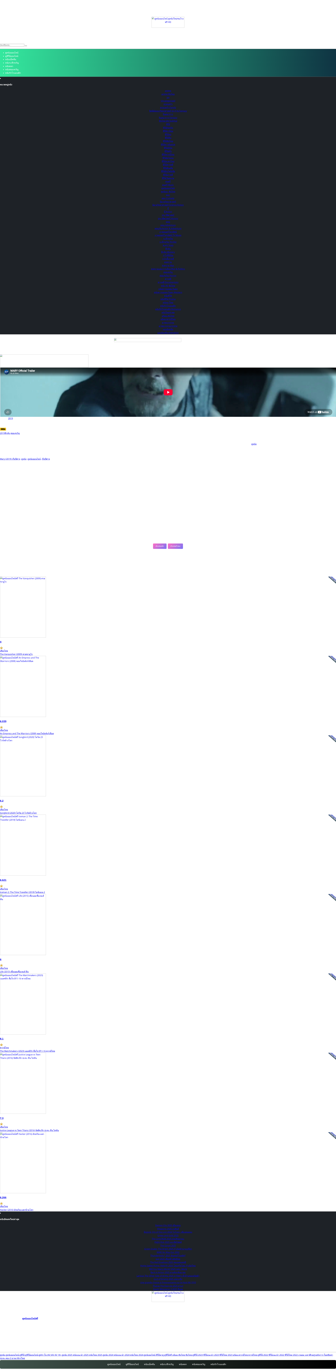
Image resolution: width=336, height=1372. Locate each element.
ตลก (168, 195)
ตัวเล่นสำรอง (175, 546)
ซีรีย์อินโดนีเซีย (168, 171)
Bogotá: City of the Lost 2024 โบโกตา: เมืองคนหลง (168, 1232)
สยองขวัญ (168, 272)
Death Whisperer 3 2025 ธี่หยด (168, 1289)
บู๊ (168, 208)
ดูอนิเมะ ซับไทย (168, 191)
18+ (60, 1354)
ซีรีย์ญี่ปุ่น (168, 147)
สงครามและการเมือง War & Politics (168, 268)
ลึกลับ (168, 248)
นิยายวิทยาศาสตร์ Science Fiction (168, 204)
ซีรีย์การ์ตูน (168, 131)
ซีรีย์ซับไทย (168, 141)
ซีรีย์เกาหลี (168, 174)
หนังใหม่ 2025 (96, 1354)
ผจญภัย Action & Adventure (168, 228)
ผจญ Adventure (168, 225)
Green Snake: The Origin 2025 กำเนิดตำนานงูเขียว (168, 1248)
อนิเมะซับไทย (168, 315)
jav (168, 97)
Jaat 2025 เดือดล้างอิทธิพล (168, 1259)
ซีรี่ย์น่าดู (160, 1354)
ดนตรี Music (168, 184)
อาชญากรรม (168, 322)
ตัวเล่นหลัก (160, 546)
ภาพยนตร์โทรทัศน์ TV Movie (168, 235)
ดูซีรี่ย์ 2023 (197, 1354)
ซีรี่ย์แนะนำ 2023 (211, 1354)
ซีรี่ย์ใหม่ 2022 (291, 1354)
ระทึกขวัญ (168, 238)
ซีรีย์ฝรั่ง (168, 151)
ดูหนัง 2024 (108, 1354)
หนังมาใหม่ (168, 302)
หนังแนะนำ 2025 (81, 1354)
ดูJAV (41, 1354)
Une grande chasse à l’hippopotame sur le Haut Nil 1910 (168, 1282)
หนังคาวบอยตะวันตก (168, 289)
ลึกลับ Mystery (168, 252)
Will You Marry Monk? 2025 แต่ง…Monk (168, 1269)
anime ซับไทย (168, 94)
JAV (53, 1354)
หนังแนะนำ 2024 (122, 1354)
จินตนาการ (168, 114)
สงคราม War (168, 265)
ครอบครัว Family (168, 107)
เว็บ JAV (47, 1354)
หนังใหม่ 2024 (137, 1354)
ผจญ (168, 221)
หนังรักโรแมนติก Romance (168, 309)
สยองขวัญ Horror (168, 275)
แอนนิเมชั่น (168, 329)
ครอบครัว (168, 104)
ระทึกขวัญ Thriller (168, 242)
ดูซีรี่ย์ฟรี (168, 1354)
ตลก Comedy (168, 198)
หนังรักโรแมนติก (13, 73)
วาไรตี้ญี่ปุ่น (168, 255)
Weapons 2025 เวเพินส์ (168, 1228)
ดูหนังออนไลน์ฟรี (30, 1318)
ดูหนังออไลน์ (150, 1354)
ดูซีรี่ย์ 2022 (263, 1354)
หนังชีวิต (168, 295)
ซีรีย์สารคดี (168, 164)
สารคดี (168, 278)
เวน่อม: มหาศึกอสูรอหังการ (311, 1354)
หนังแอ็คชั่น (10, 59)
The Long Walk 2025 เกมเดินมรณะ (168, 1238)
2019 (10, 418)
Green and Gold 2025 (168, 1235)
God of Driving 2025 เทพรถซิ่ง (168, 1279)
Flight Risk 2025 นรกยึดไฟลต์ (168, 1242)
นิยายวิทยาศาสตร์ (168, 201)
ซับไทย (188, 1354)
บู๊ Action (168, 211)
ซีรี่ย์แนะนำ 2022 (277, 1354)
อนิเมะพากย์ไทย (168, 319)
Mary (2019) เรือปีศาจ (201, 340)
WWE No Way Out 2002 (168, 1252)
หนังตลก (9, 66)
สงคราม (168, 262)
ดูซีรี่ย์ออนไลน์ (11, 56)
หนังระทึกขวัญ (12, 63)
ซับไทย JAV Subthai (168, 120)
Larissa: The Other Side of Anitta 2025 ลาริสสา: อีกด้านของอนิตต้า (168, 1275)
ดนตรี (168, 181)
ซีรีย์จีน (168, 137)
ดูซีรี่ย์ (22, 1354)
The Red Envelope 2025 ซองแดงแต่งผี (168, 1262)
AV (56, 1354)
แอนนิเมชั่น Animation (168, 332)
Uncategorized (168, 100)
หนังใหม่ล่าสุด (168, 312)
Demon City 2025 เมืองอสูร (168, 1225)
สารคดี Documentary (168, 282)
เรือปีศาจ (46, 459)
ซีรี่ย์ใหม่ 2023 (226, 1354)
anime (168, 90)
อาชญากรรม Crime (168, 326)
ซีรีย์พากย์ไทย (168, 154)
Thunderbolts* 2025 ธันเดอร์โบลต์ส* (168, 1255)
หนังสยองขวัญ (12, 69)
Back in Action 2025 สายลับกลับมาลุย (168, 1272)
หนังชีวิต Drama (168, 299)
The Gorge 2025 (168, 1245)
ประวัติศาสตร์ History (168, 218)
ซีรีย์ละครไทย (168, 161)
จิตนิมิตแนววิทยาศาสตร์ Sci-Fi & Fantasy (168, 110)
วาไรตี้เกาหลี (168, 258)
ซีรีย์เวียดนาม (168, 178)
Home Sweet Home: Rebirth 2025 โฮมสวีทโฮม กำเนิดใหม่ (168, 1265)
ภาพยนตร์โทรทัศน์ (168, 231)
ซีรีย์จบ (168, 134)
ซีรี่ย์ (168, 124)
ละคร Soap (168, 245)
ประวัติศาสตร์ (168, 215)
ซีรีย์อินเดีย (168, 168)
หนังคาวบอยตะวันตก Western (168, 292)
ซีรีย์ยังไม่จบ (168, 157)
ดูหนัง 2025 (67, 1354)
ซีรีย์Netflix (168, 127)
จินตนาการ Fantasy (168, 117)
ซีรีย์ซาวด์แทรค (168, 144)
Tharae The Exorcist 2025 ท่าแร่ (168, 1285)
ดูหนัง (254, 444)
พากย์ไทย (253, 1354)
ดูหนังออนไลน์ (11, 53)
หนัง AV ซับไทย (168, 285)
